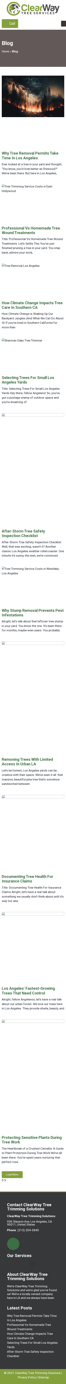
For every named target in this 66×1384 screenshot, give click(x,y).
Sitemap (43, 1377)
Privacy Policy (27, 1377)
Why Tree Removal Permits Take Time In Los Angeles (30, 155)
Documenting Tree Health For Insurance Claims (27, 878)
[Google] (13, 1244)
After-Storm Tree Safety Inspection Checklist (23, 533)
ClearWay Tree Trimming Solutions (38, 1373)
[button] (63, 24)
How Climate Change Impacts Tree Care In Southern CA (32, 305)
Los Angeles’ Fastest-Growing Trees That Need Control (28, 990)
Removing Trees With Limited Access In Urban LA (27, 761)
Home (5, 51)
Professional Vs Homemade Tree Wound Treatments (31, 230)
